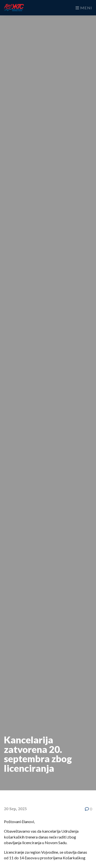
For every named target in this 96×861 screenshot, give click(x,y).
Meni (85, 7)
